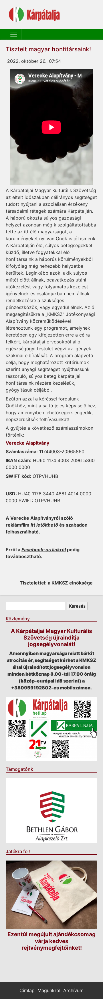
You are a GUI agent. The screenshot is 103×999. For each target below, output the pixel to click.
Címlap (27, 990)
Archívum (73, 990)
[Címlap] (34, 14)
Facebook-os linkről (43, 549)
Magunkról (48, 990)
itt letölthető (44, 525)
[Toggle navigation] (14, 34)
